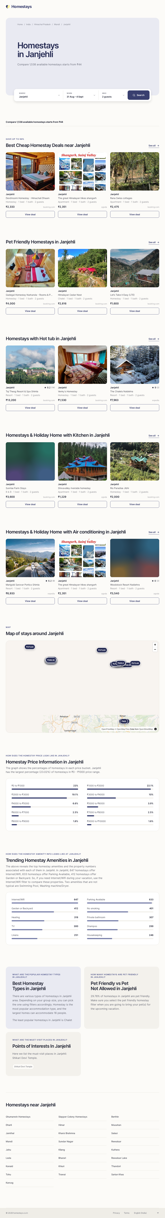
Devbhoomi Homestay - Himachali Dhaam (27, 198)
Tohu (8, 1174)
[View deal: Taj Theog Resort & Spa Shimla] (30, 365)
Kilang (61, 1149)
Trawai (62, 1174)
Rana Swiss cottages (121, 198)
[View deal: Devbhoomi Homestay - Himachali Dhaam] (30, 171)
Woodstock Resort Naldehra (125, 584)
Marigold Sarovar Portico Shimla (22, 584)
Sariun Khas (117, 1174)
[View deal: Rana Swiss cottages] (134, 171)
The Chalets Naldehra (121, 391)
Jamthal (10, 1133)
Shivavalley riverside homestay (74, 488)
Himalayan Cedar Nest (70, 294)
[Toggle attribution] (155, 729)
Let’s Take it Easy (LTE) (122, 294)
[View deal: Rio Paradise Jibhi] (134, 461)
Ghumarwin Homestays (18, 1116)
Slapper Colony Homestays (72, 1116)
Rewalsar (116, 1141)
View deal (30, 214)
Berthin (115, 1116)
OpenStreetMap (146, 729)
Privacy (116, 1213)
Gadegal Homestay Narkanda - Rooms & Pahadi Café (34, 294)
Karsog (9, 1182)
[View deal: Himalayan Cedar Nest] (82, 268)
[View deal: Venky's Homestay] (82, 365)
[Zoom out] (155, 649)
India (28, 24)
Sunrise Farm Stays (16, 488)
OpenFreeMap (108, 729)
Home (20, 24)
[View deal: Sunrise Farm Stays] (30, 461)
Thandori (116, 1166)
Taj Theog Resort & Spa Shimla (22, 391)
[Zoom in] (155, 644)
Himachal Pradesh (42, 24)
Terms (126, 1213)
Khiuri (61, 1166)
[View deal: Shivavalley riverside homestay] (82, 461)
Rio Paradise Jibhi (119, 488)
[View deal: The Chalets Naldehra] (134, 365)
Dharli (9, 1125)
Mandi (57, 24)
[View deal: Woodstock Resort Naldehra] (134, 558)
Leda (8, 1158)
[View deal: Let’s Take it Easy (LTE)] (134, 268)
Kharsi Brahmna (66, 1133)
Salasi (114, 1133)
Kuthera (115, 1149)
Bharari (62, 1158)
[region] (82, 687)
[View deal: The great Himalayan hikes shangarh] (82, 171)
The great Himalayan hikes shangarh (77, 198)
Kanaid (9, 1166)
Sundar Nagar (65, 1141)
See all (154, 145)
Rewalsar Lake (119, 1158)
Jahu (8, 1149)
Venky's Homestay (67, 391)
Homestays (21, 7)
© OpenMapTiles (122, 729)
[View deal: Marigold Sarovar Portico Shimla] (30, 558)
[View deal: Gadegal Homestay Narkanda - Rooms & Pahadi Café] (30, 268)
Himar (61, 1125)
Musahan (116, 1125)
